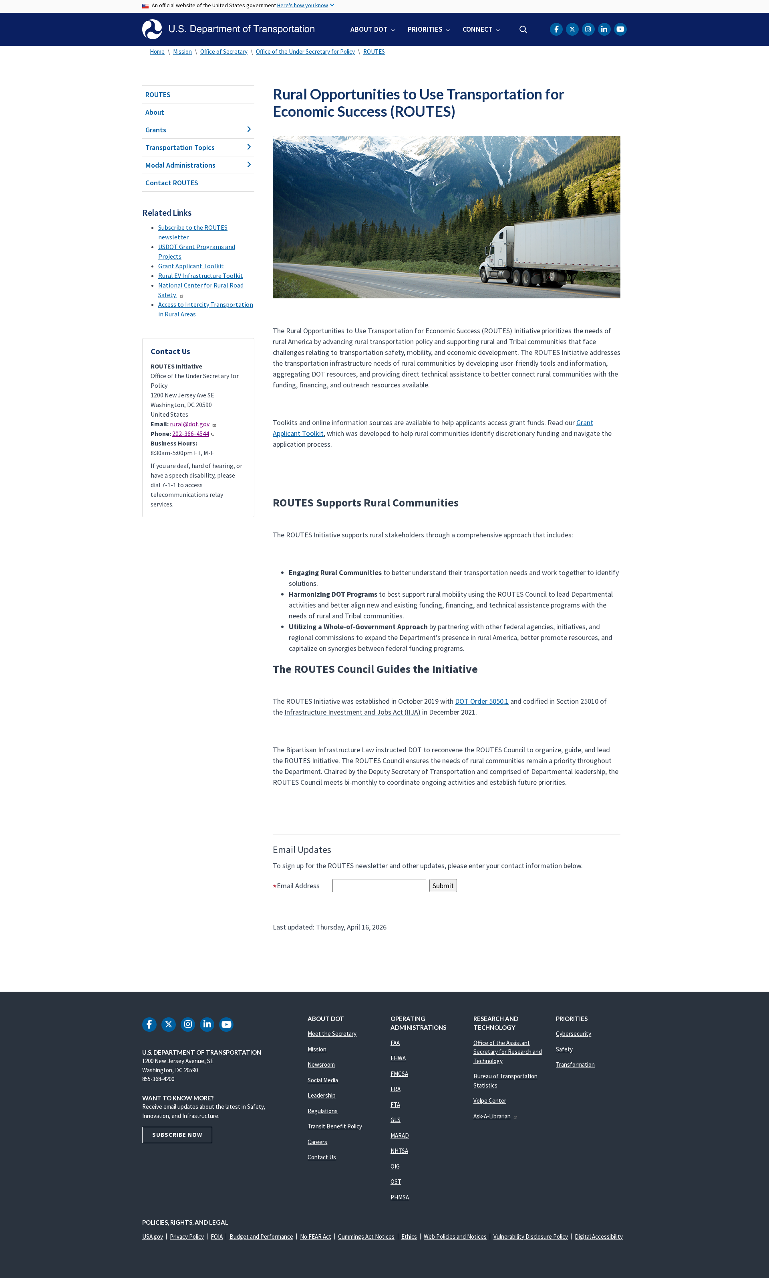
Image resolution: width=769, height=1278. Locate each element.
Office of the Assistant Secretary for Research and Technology (507, 1052)
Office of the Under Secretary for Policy (305, 51)
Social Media (323, 1080)
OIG (395, 1166)
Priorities (425, 29)
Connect (478, 29)
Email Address (304, 885)
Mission (182, 51)
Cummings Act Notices (366, 1236)
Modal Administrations (180, 165)
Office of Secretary (224, 51)
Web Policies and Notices (455, 1236)
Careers (317, 1142)
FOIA (217, 1236)
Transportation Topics (180, 147)
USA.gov (152, 1236)
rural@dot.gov (189, 424)
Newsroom (321, 1064)
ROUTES (374, 51)
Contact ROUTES (171, 182)
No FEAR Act (315, 1236)
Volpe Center (489, 1100)
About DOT (369, 29)
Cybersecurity (573, 1033)
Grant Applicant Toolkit (191, 266)
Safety (564, 1049)
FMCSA (399, 1073)
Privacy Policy (187, 1236)
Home (157, 51)
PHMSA (400, 1197)
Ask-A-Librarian (492, 1116)
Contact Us (322, 1157)
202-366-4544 (190, 433)
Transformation (575, 1064)
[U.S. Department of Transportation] (228, 29)
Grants (155, 129)
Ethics (409, 1236)
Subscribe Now (177, 1134)
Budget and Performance (261, 1236)
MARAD (400, 1135)
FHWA (398, 1058)
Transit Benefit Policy (335, 1126)
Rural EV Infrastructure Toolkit (200, 275)
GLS (396, 1120)
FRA (396, 1089)
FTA (395, 1104)
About (154, 112)
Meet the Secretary (332, 1033)
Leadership (322, 1095)
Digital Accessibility (599, 1236)
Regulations (323, 1111)
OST (396, 1181)
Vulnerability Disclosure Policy (530, 1236)
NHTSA (399, 1150)
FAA (395, 1043)
